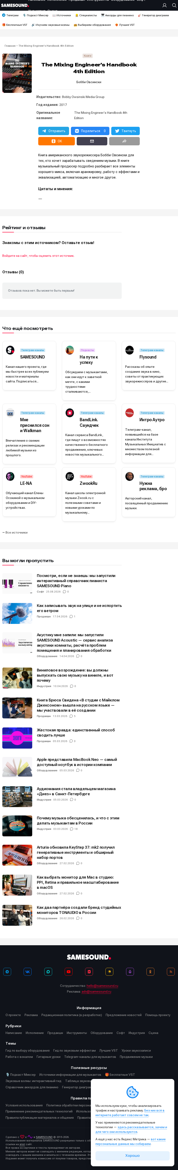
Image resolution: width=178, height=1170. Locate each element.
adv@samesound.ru (96, 991)
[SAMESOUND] (10, 350)
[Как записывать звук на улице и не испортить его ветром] (17, 613)
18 (76, 829)
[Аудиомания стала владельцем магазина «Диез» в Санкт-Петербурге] (17, 796)
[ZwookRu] (69, 476)
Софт (40, 591)
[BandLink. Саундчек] (69, 412)
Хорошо (132, 1155)
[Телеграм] (7, 972)
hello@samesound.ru (102, 985)
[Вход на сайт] (165, 5)
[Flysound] (129, 350)
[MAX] (48, 972)
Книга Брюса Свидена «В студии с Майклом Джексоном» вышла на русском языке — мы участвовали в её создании (78, 705)
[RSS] (171, 972)
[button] (53, 131)
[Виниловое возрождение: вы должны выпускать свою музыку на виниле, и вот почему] (17, 678)
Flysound (148, 357)
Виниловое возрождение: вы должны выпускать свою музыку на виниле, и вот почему (75, 675)
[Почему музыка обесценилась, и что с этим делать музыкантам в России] (17, 825)
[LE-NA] (10, 476)
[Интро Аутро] (129, 412)
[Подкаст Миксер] (130, 972)
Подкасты (87, 350)
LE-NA (26, 483)
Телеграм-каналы (32, 350)
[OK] (150, 972)
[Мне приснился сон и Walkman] (10, 412)
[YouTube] (69, 972)
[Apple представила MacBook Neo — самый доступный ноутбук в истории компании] (17, 767)
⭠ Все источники (15, 532)
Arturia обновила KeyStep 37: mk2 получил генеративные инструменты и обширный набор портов (75, 852)
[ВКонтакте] (28, 972)
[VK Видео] (89, 972)
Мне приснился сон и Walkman (34, 425)
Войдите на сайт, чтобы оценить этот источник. (38, 255)
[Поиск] (173, 5)
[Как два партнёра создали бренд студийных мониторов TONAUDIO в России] (17, 915)
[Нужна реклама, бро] (129, 476)
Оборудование (47, 656)
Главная (10, 45)
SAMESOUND (32, 357)
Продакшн (44, 616)
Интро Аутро (152, 419)
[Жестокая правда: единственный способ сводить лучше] (17, 737)
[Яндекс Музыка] (109, 972)
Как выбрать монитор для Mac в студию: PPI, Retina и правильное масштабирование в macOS (78, 882)
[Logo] (15, 5)
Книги (87, 55)
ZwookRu (88, 483)
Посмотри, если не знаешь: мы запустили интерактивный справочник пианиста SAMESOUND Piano (76, 580)
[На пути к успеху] (69, 350)
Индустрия (44, 686)
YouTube (26, 476)
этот (22, 1144)
